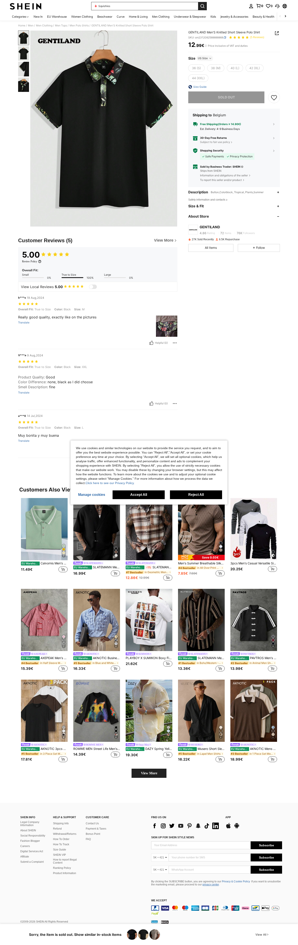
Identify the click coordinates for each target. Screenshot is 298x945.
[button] (277, 6)
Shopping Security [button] (212, 150)
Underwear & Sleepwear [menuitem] (190, 16)
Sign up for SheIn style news (172, 837)
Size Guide (59, 849)
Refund (57, 828)
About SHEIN (28, 830)
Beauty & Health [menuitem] (263, 16)
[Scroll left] (280, 16)
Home (21, 25)
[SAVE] (274, 97)
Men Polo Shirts (79, 25)
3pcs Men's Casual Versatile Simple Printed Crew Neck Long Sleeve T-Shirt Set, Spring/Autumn (253, 563)
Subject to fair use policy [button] (215, 142)
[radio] (196, 68)
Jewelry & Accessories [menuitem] (234, 16)
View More (149, 773)
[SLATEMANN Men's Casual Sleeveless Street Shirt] (149, 529)
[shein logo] (25, 6)
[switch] (93, 287)
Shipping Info (61, 823)
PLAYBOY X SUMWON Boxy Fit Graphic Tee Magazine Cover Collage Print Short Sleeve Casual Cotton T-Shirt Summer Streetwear (149, 658)
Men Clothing (44, 25)
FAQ (88, 839)
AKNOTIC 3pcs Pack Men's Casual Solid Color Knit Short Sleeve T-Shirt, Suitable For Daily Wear (45, 749)
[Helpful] (151, 342)
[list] (186, 826)
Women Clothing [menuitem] (82, 16)
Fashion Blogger (30, 840)
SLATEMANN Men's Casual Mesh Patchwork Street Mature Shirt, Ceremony (202, 658)
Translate (23, 322)
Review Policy (29, 261)
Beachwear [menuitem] (104, 16)
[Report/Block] (174, 342)
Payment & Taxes (96, 828)
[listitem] (44, 539)
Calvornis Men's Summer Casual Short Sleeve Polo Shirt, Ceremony (45, 563)
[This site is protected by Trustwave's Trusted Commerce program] (154, 921)
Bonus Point (93, 833)
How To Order (61, 839)
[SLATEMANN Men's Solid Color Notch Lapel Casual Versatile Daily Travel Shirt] (96, 529)
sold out (226, 97)
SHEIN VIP (59, 854)
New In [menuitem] (38, 16)
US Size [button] (203, 58)
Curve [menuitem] (121, 16)
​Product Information (64, 873)
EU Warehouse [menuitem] (57, 16)
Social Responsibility (32, 835)
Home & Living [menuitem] (138, 16)
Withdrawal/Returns (64, 833)
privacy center (210, 884)
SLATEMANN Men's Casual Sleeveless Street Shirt (149, 567)
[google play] (237, 827)
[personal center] (251, 6)
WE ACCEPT (159, 900)
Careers (25, 846)
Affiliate (24, 856)
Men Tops (61, 25)
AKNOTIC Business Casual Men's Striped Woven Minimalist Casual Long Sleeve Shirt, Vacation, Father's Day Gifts (97, 658)
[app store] (228, 827)
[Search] (202, 6)
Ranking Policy (62, 867)
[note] (201, 557)
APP (228, 817)
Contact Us (92, 823)
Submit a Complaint (32, 861)
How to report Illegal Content (65, 861)
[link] (259, 6)
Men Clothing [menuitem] (161, 16)
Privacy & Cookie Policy (236, 881)
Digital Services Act (31, 851)
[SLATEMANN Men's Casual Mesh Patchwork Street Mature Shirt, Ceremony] (201, 620)
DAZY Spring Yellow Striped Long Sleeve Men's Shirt (149, 749)
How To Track (61, 844)
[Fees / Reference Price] (206, 45)
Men (30, 25)
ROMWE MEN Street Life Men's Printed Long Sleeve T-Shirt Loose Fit (96, 749)
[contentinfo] (216, 910)
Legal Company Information (29, 824)
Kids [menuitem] (213, 16)
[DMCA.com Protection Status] (165, 921)
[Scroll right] (285, 16)
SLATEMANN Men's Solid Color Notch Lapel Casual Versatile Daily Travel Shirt (97, 567)
